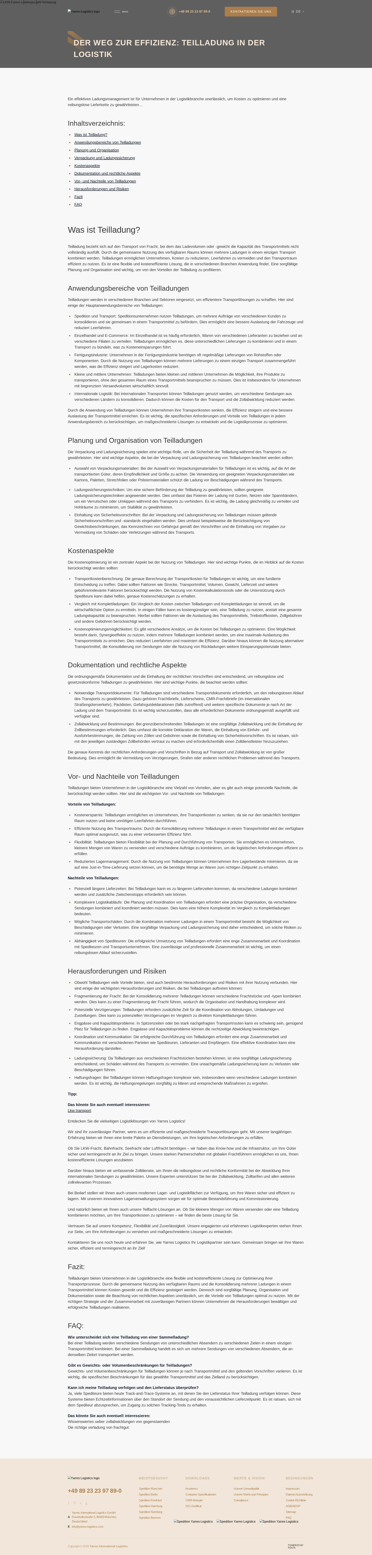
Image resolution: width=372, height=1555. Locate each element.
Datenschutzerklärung (299, 1494)
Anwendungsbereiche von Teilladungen (107, 142)
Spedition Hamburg (150, 1506)
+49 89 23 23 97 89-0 (94, 1491)
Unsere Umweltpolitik (246, 1488)
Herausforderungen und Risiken (101, 189)
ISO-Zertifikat (193, 1506)
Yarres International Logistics (109, 1546)
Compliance (241, 1500)
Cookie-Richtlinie (296, 1500)
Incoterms (191, 1488)
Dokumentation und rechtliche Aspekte (107, 173)
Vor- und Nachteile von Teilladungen (105, 181)
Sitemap (291, 1511)
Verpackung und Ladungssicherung (104, 158)
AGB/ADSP (293, 1506)
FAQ (78, 204)
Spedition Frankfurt (150, 1500)
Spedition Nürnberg (150, 1511)
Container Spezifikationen (200, 1494)
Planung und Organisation (96, 150)
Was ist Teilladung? (90, 134)
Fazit (78, 197)
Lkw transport (79, 1110)
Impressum (293, 1488)
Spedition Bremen (149, 1517)
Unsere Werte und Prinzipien (251, 1494)
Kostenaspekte (87, 165)
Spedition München (150, 1488)
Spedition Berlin (148, 1494)
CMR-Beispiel (193, 1500)
